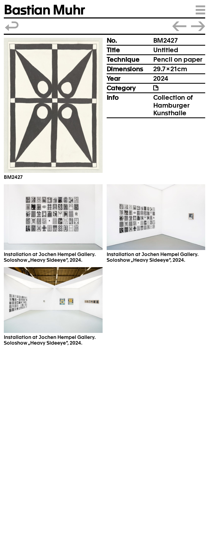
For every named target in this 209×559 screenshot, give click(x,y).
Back (12, 26)
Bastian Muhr (44, 10)
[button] (53, 105)
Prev (179, 26)
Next (198, 26)
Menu (200, 10)
